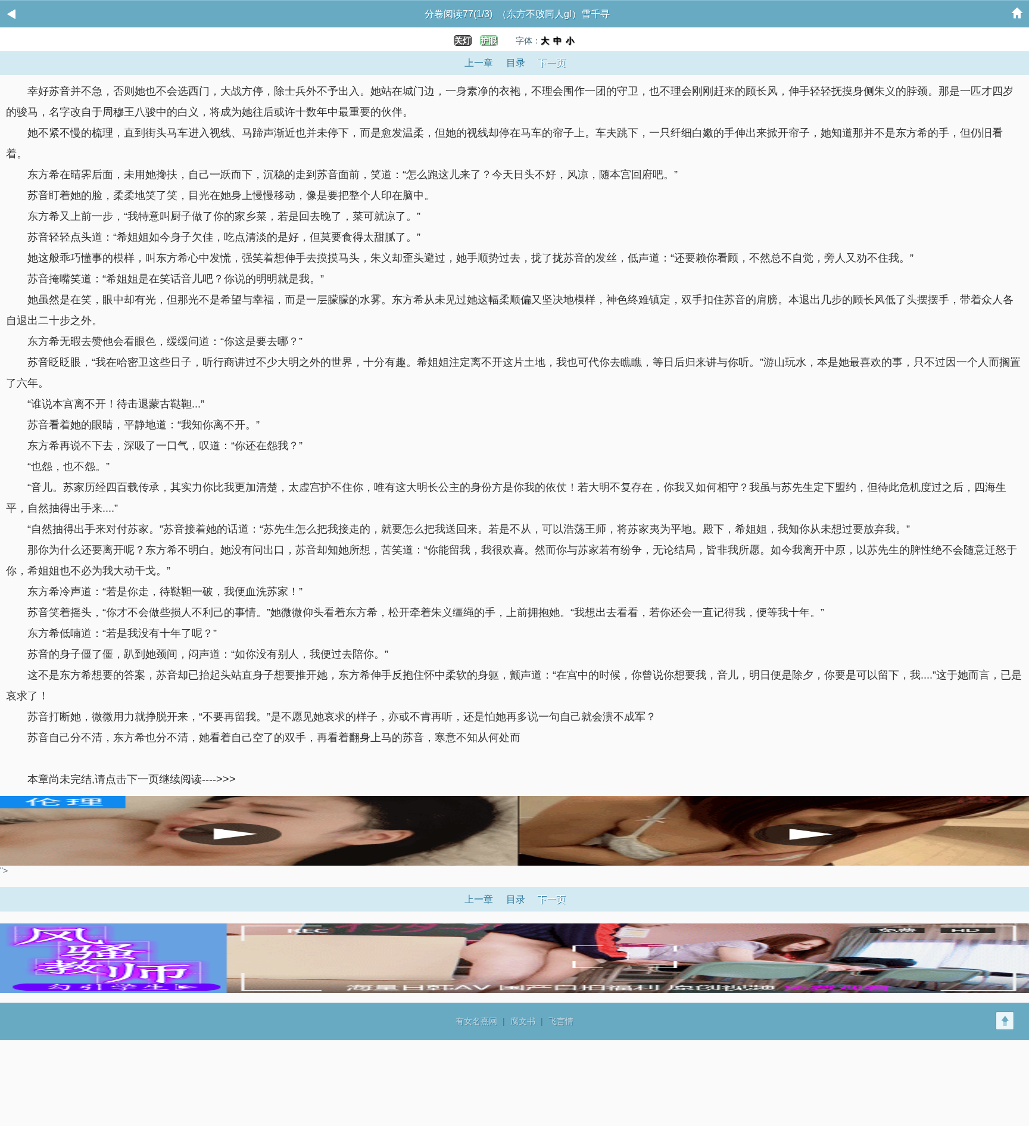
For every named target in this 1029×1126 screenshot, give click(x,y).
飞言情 (560, 1021)
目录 (515, 63)
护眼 (489, 40)
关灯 (462, 40)
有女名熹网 (476, 1021)
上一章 (478, 63)
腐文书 (522, 1021)
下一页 (551, 63)
